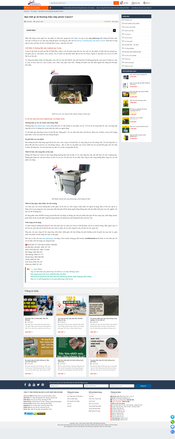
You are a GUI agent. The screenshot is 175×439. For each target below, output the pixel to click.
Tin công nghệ (128, 41)
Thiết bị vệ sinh (128, 66)
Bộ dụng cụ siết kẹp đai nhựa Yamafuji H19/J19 (138, 109)
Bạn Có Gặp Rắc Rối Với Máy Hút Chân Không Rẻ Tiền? (101, 8)
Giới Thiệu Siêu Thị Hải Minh (74, 396)
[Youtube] (29, 384)
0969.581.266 (120, 413)
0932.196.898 (129, 405)
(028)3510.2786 (138, 405)
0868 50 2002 (123, 419)
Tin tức (69, 403)
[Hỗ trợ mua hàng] (172, 422)
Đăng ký (143, 386)
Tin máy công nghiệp (130, 55)
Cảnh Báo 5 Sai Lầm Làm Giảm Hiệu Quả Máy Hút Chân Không (138, 8)
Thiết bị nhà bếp (129, 30)
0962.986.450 (120, 408)
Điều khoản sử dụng (94, 411)
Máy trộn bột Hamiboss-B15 (138, 100)
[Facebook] (25, 384)
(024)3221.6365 (136, 406)
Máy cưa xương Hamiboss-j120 (139, 126)
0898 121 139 (124, 418)
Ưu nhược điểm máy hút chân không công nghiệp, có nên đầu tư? (103, 319)
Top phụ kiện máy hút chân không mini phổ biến (102, 360)
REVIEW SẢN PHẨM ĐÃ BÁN (132, 52)
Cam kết (91, 396)
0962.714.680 (127, 406)
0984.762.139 (120, 415)
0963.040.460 (121, 411)
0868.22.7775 (121, 410)
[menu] (114, 30)
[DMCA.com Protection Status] (39, 413)
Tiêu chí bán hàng (72, 398)
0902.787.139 (121, 405)
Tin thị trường (128, 37)
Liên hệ (69, 406)
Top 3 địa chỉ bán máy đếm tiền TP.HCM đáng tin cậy (70, 319)
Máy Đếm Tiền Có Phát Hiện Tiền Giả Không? (36, 319)
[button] (147, 3)
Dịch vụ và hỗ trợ (94, 403)
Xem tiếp (28, 332)
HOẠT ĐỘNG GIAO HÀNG (132, 23)
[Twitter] (38, 384)
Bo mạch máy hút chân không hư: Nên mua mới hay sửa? (37, 360)
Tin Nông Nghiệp (129, 48)
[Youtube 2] (33, 384)
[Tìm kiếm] (116, 3)
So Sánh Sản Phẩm (130, 27)
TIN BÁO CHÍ (128, 20)
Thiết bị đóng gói (129, 62)
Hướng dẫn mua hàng (95, 406)
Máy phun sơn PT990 (136, 118)
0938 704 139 (120, 416)
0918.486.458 (119, 406)
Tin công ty (127, 34)
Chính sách (92, 401)
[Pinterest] (42, 384)
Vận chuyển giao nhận (73, 401)
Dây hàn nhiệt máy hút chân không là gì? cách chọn (70, 360)
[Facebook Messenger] (172, 427)
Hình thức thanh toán (95, 398)
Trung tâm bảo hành (94, 408)
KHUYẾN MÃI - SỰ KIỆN (131, 45)
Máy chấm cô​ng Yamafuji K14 (138, 74)
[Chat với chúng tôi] (172, 431)
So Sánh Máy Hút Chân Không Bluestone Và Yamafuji (67, 8)
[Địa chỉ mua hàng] (172, 417)
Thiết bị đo (127, 59)
